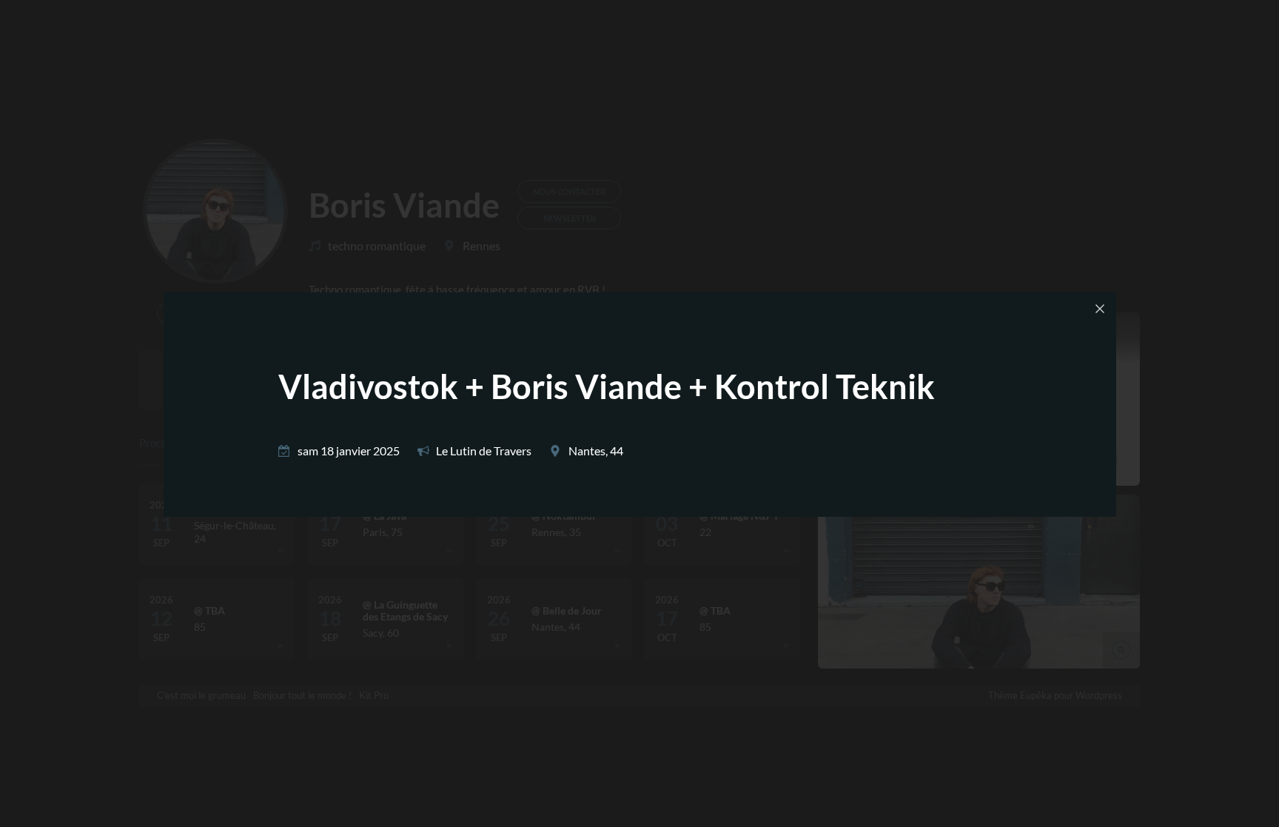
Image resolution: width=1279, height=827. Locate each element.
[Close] (1100, 308)
